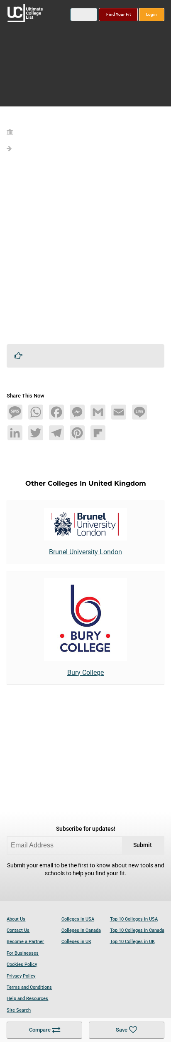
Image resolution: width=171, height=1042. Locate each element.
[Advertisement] (85, 252)
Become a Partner (25, 941)
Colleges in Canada (81, 930)
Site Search (19, 1010)
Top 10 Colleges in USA (134, 919)
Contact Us (18, 930)
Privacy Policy (21, 976)
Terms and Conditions (29, 987)
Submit (142, 845)
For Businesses (23, 953)
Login (151, 14)
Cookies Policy (22, 964)
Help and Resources (27, 998)
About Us (16, 919)
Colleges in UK (76, 941)
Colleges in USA (77, 919)
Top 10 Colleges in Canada (137, 930)
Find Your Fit (118, 14)
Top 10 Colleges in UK (132, 941)
